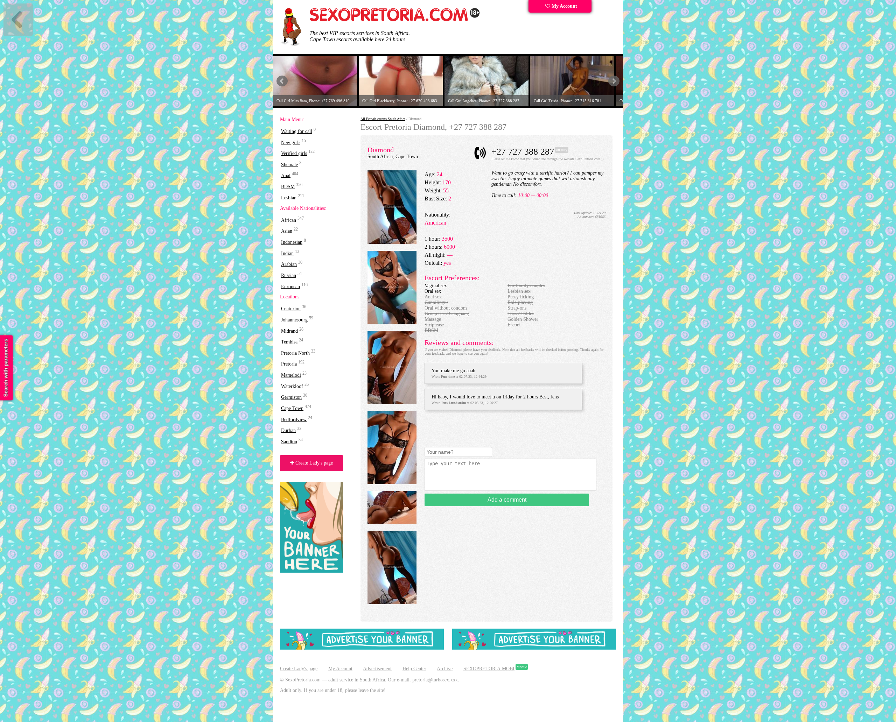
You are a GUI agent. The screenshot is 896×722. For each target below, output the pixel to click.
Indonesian (291, 242)
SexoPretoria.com (303, 679)
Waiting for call (296, 131)
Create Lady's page (313, 463)
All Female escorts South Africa (382, 119)
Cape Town (292, 408)
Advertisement (377, 668)
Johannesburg (294, 320)
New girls (290, 142)
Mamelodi (291, 375)
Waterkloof (292, 386)
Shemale (289, 164)
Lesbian (288, 197)
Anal (285, 175)
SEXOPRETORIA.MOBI (488, 668)
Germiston (291, 397)
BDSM (288, 186)
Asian (286, 231)
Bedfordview (294, 419)
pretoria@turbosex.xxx (435, 679)
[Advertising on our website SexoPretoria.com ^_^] (362, 648)
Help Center (414, 668)
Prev (282, 81)
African (288, 219)
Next (614, 81)
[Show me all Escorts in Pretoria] (394, 20)
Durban (288, 430)
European (290, 286)
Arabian (289, 264)
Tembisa (289, 342)
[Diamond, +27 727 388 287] (392, 242)
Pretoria (289, 364)
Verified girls (294, 153)
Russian (288, 275)
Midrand (289, 330)
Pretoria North (295, 352)
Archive (445, 668)
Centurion (291, 308)
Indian (287, 253)
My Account (563, 6)
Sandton (289, 441)
